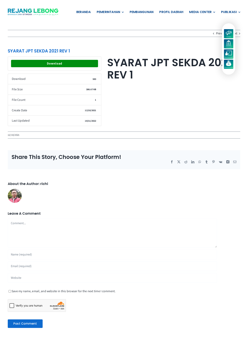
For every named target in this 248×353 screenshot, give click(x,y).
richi (44, 183)
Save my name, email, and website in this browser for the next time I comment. (63, 291)
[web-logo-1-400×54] (33, 10)
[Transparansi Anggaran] (228, 61)
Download (54, 63)
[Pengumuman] (228, 31)
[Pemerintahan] (228, 41)
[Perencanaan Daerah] (228, 51)
